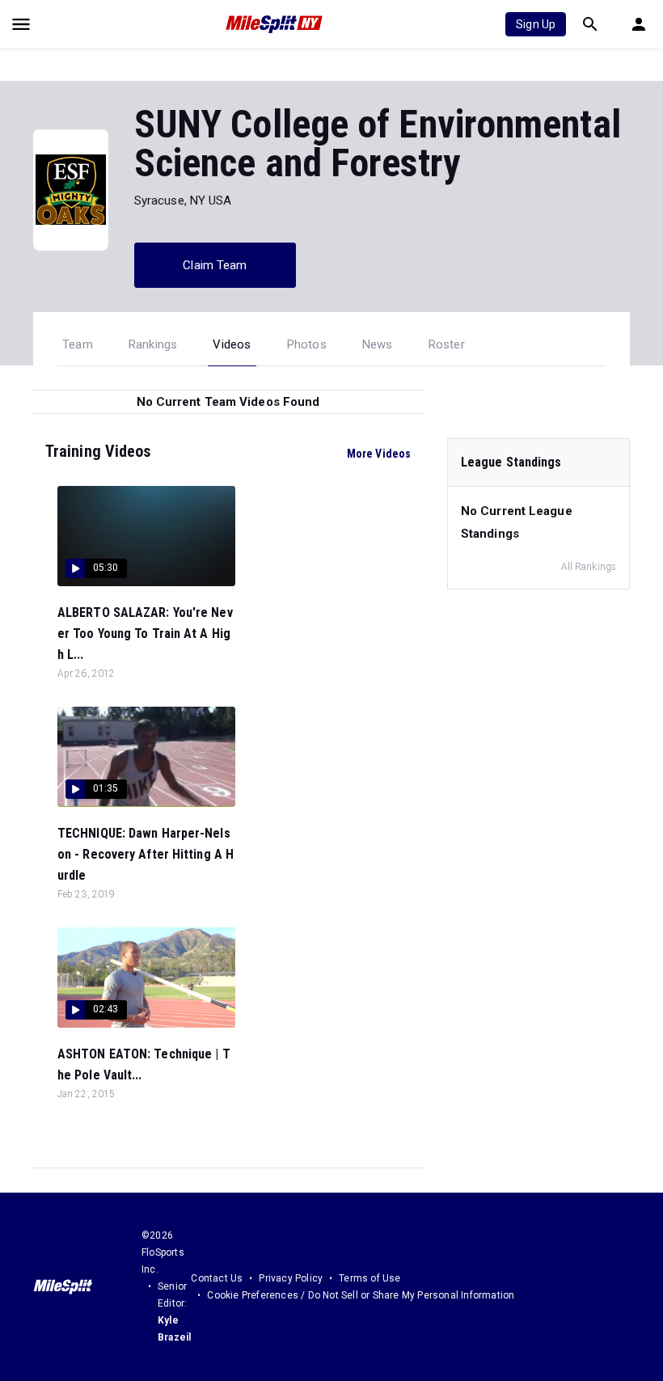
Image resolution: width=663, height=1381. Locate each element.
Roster (447, 344)
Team (77, 344)
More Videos (379, 453)
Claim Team (215, 265)
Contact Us (217, 1278)
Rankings (153, 344)
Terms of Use (369, 1278)
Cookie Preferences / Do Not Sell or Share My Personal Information (360, 1295)
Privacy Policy (291, 1278)
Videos (232, 344)
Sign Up (535, 24)
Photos (307, 344)
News (377, 344)
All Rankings (588, 566)
